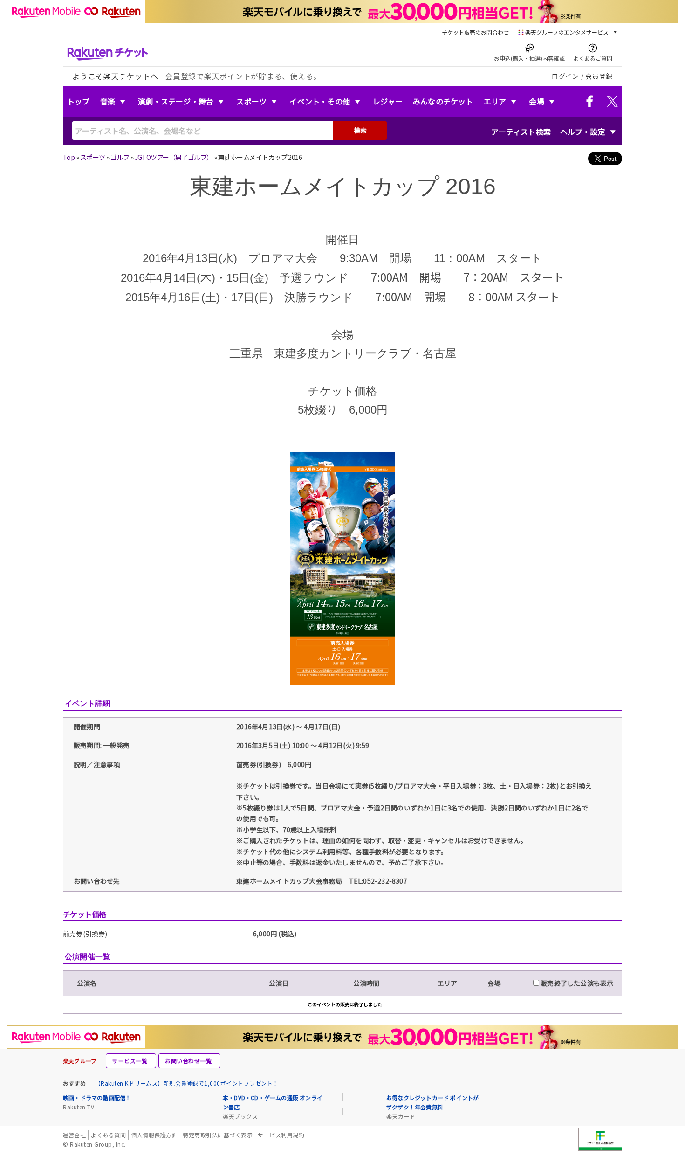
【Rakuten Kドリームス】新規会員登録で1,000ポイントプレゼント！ (187, 1083)
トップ (78, 101)
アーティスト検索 (521, 131)
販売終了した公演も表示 (576, 983)
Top (69, 157)
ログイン (565, 76)
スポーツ (251, 101)
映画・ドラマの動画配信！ (97, 1097)
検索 (360, 130)
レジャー (388, 101)
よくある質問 (108, 1135)
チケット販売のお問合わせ (475, 32)
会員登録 (599, 76)
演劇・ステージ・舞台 (175, 101)
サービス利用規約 (281, 1135)
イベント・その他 (319, 101)
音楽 (107, 101)
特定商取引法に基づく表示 (218, 1135)
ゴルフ (119, 157)
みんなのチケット (443, 101)
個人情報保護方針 (154, 1135)
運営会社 (74, 1135)
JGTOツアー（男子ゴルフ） (174, 157)
